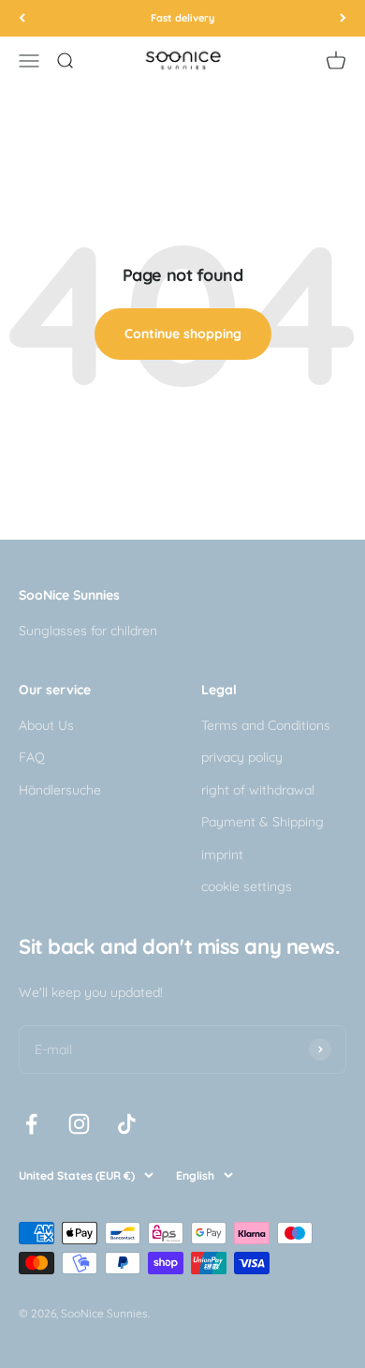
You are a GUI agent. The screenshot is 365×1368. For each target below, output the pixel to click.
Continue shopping (182, 333)
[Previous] (22, 18)
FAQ (32, 757)
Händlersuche (60, 789)
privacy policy (242, 757)
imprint (222, 854)
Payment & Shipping (262, 821)
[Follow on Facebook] (31, 1124)
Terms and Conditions (265, 725)
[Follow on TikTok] (126, 1124)
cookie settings (246, 886)
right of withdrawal (257, 789)
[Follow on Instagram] (79, 1124)
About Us (46, 725)
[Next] (343, 18)
